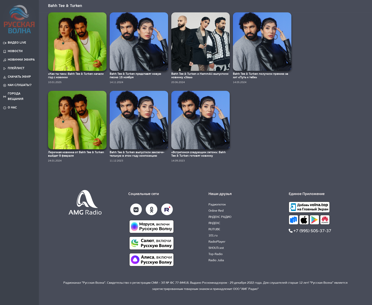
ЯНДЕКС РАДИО (219, 217)
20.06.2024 (178, 82)
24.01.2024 (55, 161)
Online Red (216, 210)
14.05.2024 (239, 82)
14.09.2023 (178, 161)
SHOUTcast (216, 248)
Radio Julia (216, 260)
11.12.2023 (116, 161)
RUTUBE (214, 229)
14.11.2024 (116, 82)
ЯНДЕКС (214, 223)
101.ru (213, 235)
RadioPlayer (217, 241)
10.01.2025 (55, 82)
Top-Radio (215, 254)
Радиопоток (217, 204)
